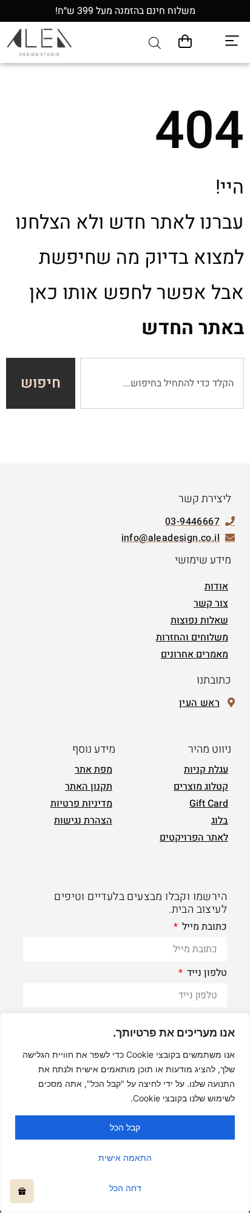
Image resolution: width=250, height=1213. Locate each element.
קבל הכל (125, 1127)
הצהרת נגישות (83, 820)
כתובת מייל (203, 928)
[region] (125, 1113)
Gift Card (208, 803)
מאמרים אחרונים (194, 654)
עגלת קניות (206, 769)
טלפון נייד (205, 974)
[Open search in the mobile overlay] (155, 43)
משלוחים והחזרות (192, 637)
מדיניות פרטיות (81, 803)
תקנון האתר (88, 786)
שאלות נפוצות (199, 620)
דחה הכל (125, 1188)
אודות (216, 586)
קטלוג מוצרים (201, 786)
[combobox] (162, 383)
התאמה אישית (125, 1157)
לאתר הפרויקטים (194, 837)
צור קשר (211, 603)
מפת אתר (93, 769)
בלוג (219, 820)
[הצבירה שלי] (22, 1191)
